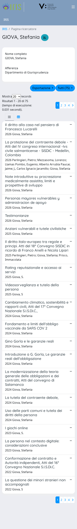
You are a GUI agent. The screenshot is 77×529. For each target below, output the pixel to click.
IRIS (4, 29)
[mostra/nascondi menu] (73, 7)
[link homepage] (13, 7)
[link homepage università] (48, 7)
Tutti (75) (64, 88)
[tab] (9, 117)
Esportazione (41, 88)
